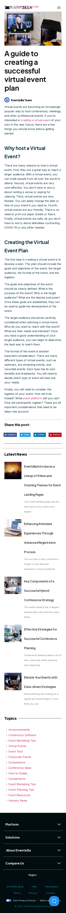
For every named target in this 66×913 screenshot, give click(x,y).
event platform (32, 398)
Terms (17, 893)
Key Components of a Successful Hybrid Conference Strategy (39, 590)
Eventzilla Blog (15, 886)
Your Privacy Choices (24, 900)
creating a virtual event (35, 120)
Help (34, 886)
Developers (52, 886)
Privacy (33, 893)
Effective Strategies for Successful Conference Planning (40, 638)
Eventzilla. (29, 906)
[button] (10, 435)
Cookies (50, 893)
